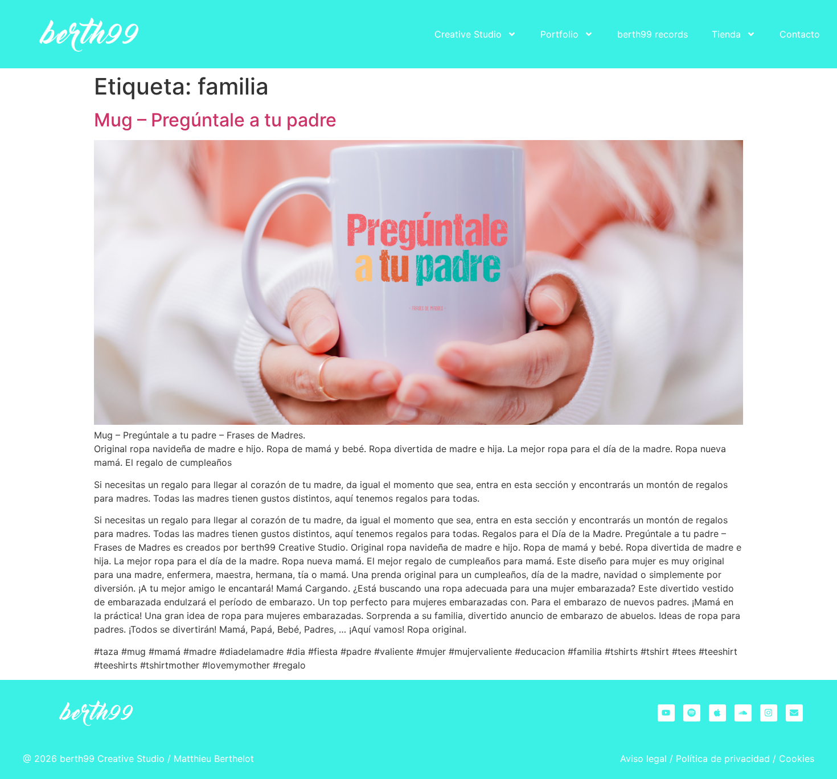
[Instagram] (768, 712)
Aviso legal (643, 758)
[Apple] (717, 712)
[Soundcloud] (743, 712)
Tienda (726, 34)
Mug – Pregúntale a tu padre (215, 120)
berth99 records (652, 34)
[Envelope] (794, 712)
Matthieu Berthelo (212, 758)
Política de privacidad (723, 758)
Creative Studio (468, 34)
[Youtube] (666, 712)
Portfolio (559, 34)
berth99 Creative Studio (112, 758)
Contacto (799, 34)
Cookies (796, 758)
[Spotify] (691, 712)
